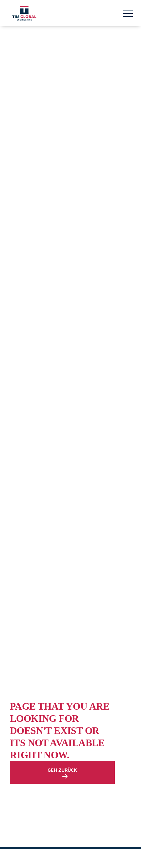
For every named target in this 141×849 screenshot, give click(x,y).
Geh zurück (62, 769)
